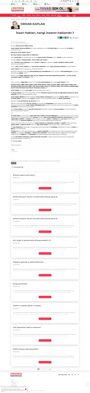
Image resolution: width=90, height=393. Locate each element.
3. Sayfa (19, 16)
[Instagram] (75, 1)
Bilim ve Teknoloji (59, 16)
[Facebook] (70, 1)
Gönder (13, 163)
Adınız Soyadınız (16, 145)
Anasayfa (16, 1)
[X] (73, 1)
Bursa (33, 15)
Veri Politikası (13, 383)
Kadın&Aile (53, 15)
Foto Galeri (23, 1)
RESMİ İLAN (74, 16)
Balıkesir (38, 15)
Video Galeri (27, 1)
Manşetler (14, 15)
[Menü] (12, 1)
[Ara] (78, 4)
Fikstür (31, 1)
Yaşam (43, 15)
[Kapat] (25, 389)
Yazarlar (19, 1)
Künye (12, 379)
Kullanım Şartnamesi (15, 382)
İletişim (12, 380)
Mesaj (13, 149)
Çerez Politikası (14, 384)
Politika (48, 15)
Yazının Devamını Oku (44, 188)
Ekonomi (29, 15)
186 (49, 369)
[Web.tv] (78, 1)
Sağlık (24, 15)
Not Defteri (68, 16)
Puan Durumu (35, 1)
